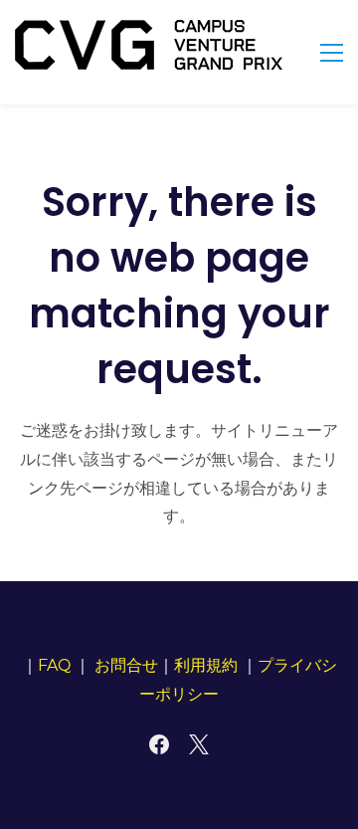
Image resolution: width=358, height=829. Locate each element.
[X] (199, 744)
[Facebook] (159, 744)
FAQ (54, 665)
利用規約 (206, 665)
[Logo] (148, 45)
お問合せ (126, 665)
